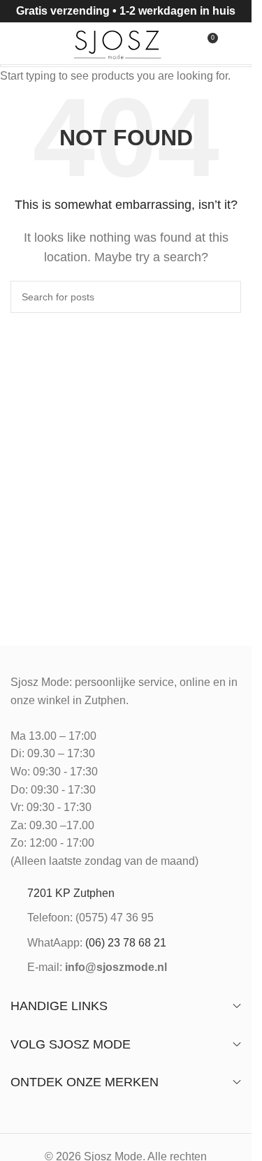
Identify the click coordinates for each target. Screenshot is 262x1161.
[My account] (235, 43)
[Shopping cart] (181, 43)
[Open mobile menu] (16, 43)
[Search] (41, 43)
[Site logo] (117, 42)
